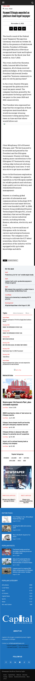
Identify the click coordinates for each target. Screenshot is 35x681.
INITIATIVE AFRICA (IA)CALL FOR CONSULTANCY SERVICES (15, 345)
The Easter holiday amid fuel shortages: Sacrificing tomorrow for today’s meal (22, 551)
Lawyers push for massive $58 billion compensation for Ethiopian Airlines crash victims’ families (23, 570)
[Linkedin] (15, 662)
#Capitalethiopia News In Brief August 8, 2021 (17, 305)
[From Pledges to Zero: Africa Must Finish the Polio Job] (6, 519)
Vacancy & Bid (6, 325)
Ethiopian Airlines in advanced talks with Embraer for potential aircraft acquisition (16, 433)
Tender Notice (6, 357)
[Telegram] (20, 662)
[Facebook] (11, 28)
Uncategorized (9, 303)
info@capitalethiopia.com (16, 643)
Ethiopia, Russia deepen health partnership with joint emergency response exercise (16, 424)
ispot (6, 272)
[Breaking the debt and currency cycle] (6, 528)
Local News (6, 6)
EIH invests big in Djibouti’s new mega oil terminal (9, 500)
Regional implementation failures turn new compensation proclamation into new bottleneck (16, 363)
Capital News (6, 317)
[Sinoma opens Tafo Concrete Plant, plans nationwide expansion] (17, 389)
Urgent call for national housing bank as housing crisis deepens (15, 442)
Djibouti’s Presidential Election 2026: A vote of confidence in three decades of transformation (22, 560)
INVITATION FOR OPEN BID (8, 339)
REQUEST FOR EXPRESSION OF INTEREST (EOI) (12, 327)
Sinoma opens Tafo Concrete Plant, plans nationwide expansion (17, 403)
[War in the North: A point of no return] (6, 537)
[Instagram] (10, 662)
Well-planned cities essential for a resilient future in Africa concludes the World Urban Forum (19, 290)
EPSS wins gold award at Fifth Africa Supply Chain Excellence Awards (17, 320)
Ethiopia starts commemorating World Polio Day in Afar (26, 501)
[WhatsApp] (24, 28)
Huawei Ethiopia (12, 260)
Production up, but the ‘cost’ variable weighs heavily (19, 275)
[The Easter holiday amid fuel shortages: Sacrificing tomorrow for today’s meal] (6, 552)
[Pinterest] (20, 28)
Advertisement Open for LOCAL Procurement (13, 351)
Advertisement (18, 313)
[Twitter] (15, 28)
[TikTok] (24, 662)
